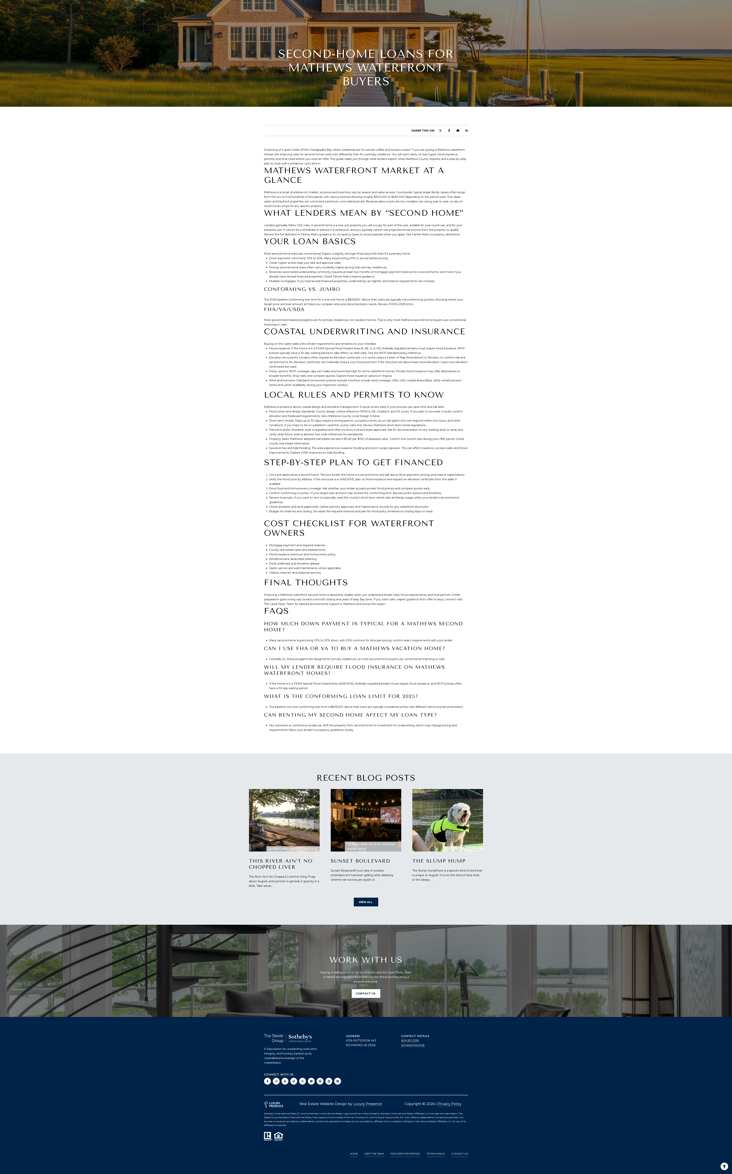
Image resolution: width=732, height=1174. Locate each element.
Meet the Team (374, 1153)
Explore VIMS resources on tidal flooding (317, 452)
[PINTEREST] (337, 1081)
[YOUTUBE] (311, 1081)
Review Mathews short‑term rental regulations (394, 425)
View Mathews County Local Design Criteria (350, 416)
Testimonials (436, 1153)
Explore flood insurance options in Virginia (364, 376)
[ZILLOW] (328, 1081)
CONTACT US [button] (366, 993)
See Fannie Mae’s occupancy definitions (433, 234)
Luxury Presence (367, 1104)
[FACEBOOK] (267, 1081)
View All (366, 902)
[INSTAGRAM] (276, 1081)
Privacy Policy (450, 1104)
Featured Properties (405, 1153)
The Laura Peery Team (279, 604)
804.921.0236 (410, 1040)
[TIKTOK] (293, 1081)
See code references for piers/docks (339, 434)
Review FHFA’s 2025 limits (395, 304)
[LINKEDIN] (285, 1081)
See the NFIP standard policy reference (394, 353)
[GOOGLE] (320, 1081)
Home (354, 1153)
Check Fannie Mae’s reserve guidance (349, 276)
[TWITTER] (302, 1081)
